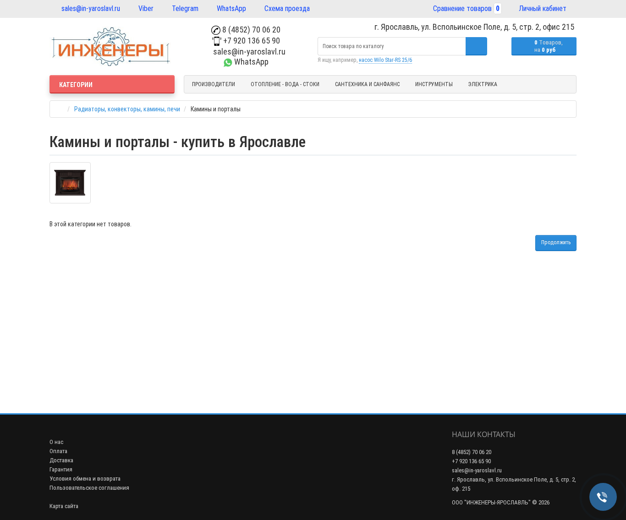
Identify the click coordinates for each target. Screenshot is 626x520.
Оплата (58, 451)
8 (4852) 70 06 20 (250, 29)
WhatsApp (230, 8)
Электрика (482, 84)
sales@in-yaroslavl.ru (90, 8)
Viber (145, 8)
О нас (56, 441)
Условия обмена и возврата (85, 478)
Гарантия (60, 469)
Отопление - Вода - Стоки (285, 84)
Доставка (61, 460)
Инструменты (434, 84)
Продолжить (556, 242)
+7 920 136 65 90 (250, 40)
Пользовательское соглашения (89, 487)
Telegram (184, 8)
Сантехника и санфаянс (367, 84)
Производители (213, 84)
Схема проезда (286, 8)
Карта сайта (63, 506)
